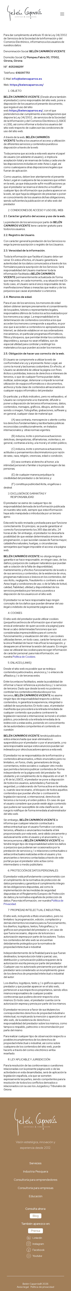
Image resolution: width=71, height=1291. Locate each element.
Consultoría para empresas (35, 1188)
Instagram (38, 1244)
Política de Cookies (24, 656)
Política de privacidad (42, 1286)
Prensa (35, 1231)
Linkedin (37, 1238)
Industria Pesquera (35, 1171)
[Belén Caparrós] (24, 13)
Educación (35, 1196)
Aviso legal (23, 1286)
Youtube (37, 1256)
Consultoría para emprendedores (35, 1180)
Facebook (38, 1250)
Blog (36, 1216)
